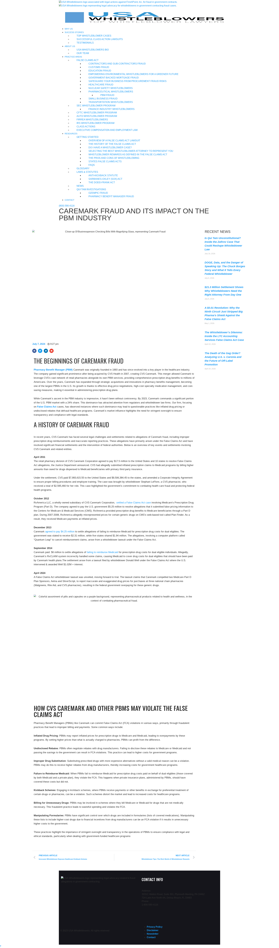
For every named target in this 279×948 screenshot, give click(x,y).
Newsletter (152, 933)
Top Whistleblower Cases (94, 35)
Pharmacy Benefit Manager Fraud (111, 196)
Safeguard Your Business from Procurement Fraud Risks (127, 81)
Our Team (83, 53)
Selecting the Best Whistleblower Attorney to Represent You (130, 151)
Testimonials (85, 42)
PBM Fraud (107, 95)
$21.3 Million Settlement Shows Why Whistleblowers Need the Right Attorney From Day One (224, 291)
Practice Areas (73, 57)
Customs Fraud (98, 67)
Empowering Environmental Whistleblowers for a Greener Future (133, 74)
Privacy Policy (154, 926)
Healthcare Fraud (100, 84)
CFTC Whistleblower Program (97, 112)
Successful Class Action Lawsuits (100, 39)
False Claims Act (88, 60)
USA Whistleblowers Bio (93, 49)
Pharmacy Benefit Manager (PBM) (53, 369)
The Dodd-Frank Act (101, 182)
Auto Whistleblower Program (97, 116)
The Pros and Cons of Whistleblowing (113, 158)
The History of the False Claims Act (112, 144)
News (80, 186)
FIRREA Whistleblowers (92, 119)
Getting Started (88, 137)
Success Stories (74, 32)
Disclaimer (152, 930)
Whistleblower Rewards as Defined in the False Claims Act (127, 154)
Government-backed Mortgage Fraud (113, 77)
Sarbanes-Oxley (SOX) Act (105, 179)
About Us (70, 46)
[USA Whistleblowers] (118, 2)
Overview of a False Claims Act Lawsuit (114, 140)
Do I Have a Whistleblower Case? (110, 147)
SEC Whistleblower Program (96, 105)
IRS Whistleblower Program (95, 123)
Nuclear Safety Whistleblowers (110, 88)
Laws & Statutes (87, 172)
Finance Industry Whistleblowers (111, 109)
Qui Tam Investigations (91, 189)
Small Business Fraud (103, 98)
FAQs (91, 165)
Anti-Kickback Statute (103, 175)
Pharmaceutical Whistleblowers (110, 91)
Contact (69, 200)
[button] (34, 351)
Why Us (69, 29)
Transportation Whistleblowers (110, 102)
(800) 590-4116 (67, 205)
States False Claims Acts (105, 161)
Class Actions (86, 126)
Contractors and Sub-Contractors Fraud (117, 63)
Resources (71, 133)
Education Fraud (99, 70)
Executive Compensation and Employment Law (107, 130)
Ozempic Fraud (98, 193)
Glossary (83, 168)
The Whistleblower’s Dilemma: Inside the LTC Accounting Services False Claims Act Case (224, 336)
